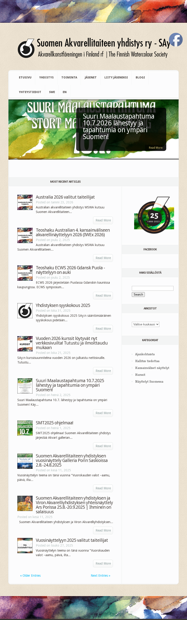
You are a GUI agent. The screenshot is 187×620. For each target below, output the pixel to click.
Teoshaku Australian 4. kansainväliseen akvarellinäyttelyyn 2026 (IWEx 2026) (73, 232)
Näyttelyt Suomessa (149, 381)
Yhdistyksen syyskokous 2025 (63, 305)
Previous (12, 138)
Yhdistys (46, 77)
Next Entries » (100, 575)
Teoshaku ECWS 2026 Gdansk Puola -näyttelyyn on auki (70, 270)
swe (52, 92)
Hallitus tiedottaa (147, 361)
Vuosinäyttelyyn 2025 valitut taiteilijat (72, 540)
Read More (155, 147)
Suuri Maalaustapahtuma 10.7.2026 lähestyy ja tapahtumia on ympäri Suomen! (118, 126)
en (65, 92)
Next (175, 138)
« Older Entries (30, 575)
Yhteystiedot (30, 92)
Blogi (140, 77)
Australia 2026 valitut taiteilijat (65, 197)
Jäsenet (91, 77)
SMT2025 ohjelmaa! (54, 422)
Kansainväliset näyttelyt (152, 368)
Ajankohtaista (145, 354)
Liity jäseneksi (116, 77)
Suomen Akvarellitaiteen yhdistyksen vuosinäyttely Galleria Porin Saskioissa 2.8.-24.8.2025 (72, 460)
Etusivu (25, 77)
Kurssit (140, 374)
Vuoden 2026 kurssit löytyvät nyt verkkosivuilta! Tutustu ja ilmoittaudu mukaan (72, 343)
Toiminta (69, 77)
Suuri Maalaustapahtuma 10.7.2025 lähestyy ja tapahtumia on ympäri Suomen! (70, 385)
